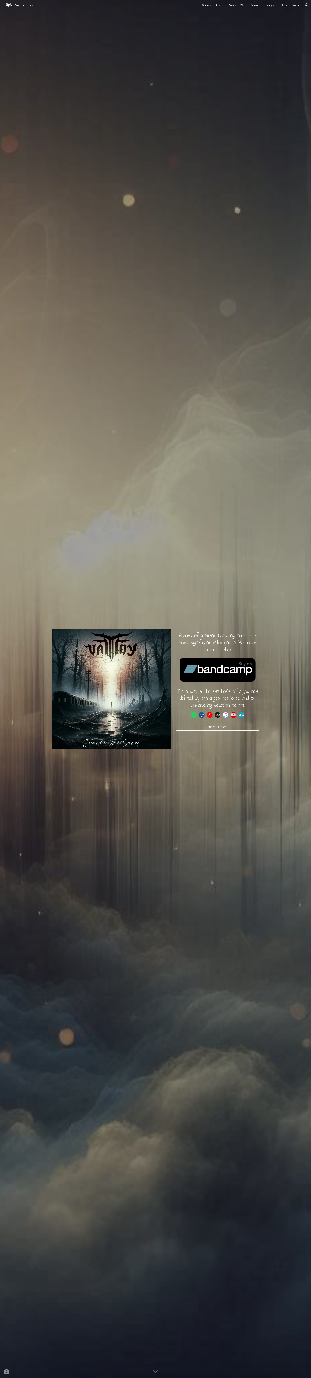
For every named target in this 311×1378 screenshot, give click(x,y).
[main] (217, 642)
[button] (306, 5)
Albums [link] (220, 5)
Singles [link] (232, 5)
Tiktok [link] (284, 5)
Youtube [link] (255, 5)
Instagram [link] (270, 5)
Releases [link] (206, 5)
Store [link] (243, 5)
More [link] (294, 5)
